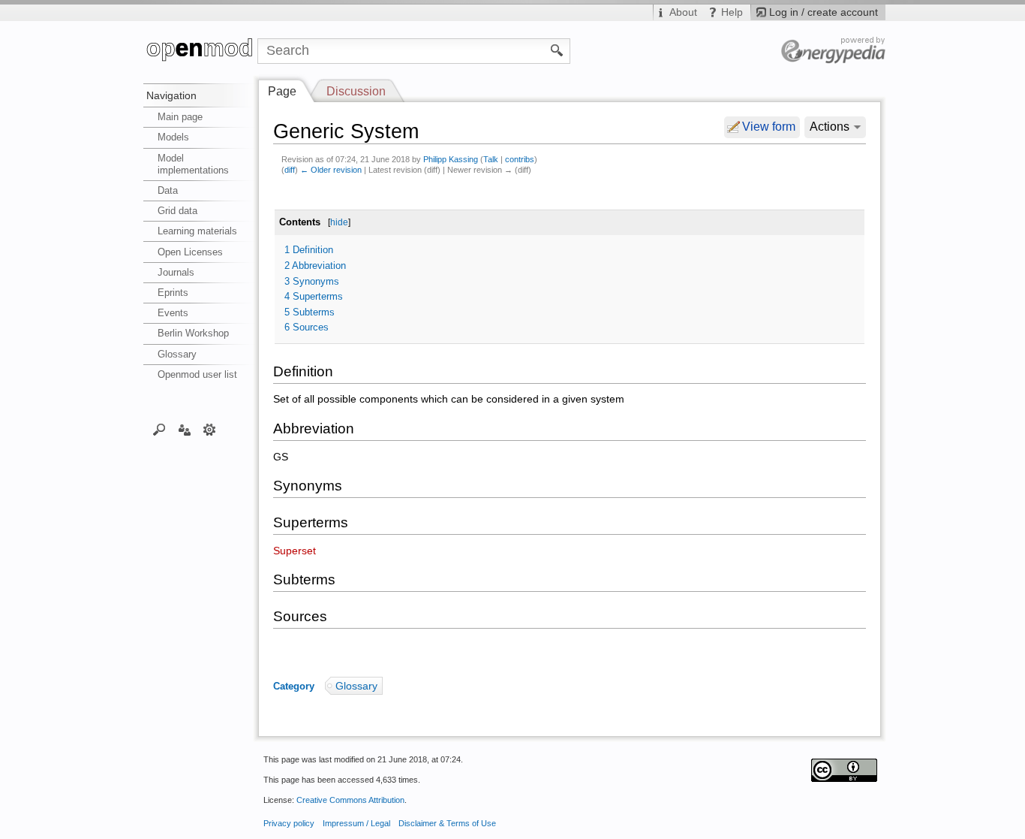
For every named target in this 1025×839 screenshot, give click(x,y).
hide (339, 222)
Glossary (177, 354)
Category (293, 686)
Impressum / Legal (356, 823)
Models (173, 137)
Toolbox (209, 429)
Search (159, 429)
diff (289, 169)
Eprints (173, 292)
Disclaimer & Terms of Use (447, 823)
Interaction (184, 429)
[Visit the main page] (200, 51)
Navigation (171, 95)
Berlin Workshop (193, 333)
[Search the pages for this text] (557, 50)
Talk (490, 159)
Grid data (177, 210)
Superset (294, 551)
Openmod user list (197, 374)
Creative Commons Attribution (350, 799)
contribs (519, 159)
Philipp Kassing (450, 159)
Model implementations (193, 164)
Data (168, 190)
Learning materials (197, 231)
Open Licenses (190, 252)
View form (768, 126)
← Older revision (331, 169)
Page (282, 91)
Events (173, 312)
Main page (180, 116)
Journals (176, 272)
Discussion (356, 91)
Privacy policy (288, 823)
